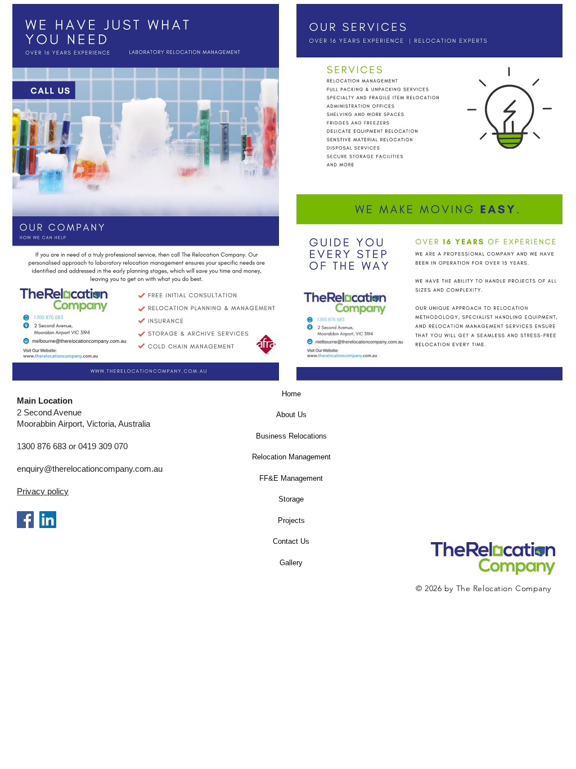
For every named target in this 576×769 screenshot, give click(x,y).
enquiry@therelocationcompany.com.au (90, 468)
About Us (291, 414)
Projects (291, 520)
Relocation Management (291, 457)
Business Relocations (291, 436)
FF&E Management (291, 478)
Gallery (291, 562)
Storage (291, 499)
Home (291, 394)
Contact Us (291, 541)
